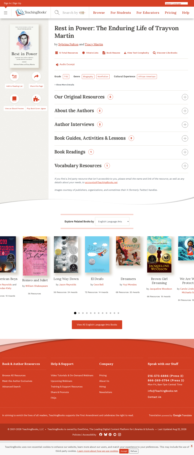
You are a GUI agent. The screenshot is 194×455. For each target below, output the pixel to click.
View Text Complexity (138, 52)
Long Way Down (66, 279)
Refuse (133, 451)
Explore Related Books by (79, 221)
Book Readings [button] (73, 152)
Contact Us (154, 397)
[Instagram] (119, 434)
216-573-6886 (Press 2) (166, 376)
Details (64, 84)
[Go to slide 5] (90, 313)
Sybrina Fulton (68, 44)
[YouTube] (115, 434)
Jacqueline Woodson (161, 288)
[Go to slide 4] (86, 313)
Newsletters (105, 392)
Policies (76, 434)
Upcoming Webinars (61, 381)
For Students (120, 12)
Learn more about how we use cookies (97, 451)
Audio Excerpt (67, 64)
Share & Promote (60, 392)
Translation (155, 415)
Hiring (102, 386)
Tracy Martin (94, 44)
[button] (5, 12)
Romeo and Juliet (35, 280)
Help (185, 12)
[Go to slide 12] (118, 313)
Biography (88, 76)
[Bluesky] (105, 434)
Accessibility (89, 434)
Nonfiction (103, 76)
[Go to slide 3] (82, 313)
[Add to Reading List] (14, 76)
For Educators (147, 12)
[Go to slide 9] (106, 313)
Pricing (170, 12)
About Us (104, 381)
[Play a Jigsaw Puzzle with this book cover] (36, 98)
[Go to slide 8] (102, 313)
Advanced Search (11, 386)
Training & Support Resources (67, 386)
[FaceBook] (101, 434)
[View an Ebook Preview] (14, 98)
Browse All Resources (14, 375)
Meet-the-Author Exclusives (17, 381)
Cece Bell (99, 284)
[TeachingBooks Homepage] (29, 12)
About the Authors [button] (77, 110)
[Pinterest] (110, 434)
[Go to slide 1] (75, 313)
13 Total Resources (68, 52)
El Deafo (97, 279)
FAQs (53, 397)
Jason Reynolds (67, 284)
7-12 (66, 76)
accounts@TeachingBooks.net (101, 182)
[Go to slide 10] (110, 313)
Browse (99, 12)
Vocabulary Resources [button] (81, 165)
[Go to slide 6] (94, 313)
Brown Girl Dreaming (159, 281)
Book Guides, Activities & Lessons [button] (93, 138)
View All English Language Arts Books (97, 324)
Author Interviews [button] (77, 124)
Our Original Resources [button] (82, 97)
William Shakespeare (36, 286)
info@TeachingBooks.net (162, 391)
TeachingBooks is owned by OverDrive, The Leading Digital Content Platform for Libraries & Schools (100, 429)
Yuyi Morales (130, 284)
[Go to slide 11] (114, 313)
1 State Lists (92, 52)
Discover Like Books (166, 52)
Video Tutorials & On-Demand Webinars (72, 375)
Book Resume (113, 52)
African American (146, 76)
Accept (124, 451)
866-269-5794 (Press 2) (166, 380)
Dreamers (128, 279)
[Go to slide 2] (78, 313)
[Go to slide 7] (98, 313)
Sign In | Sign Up (12, 3)
